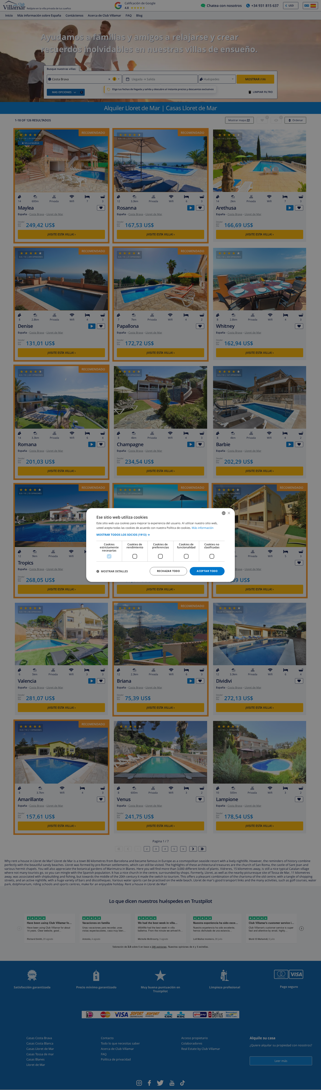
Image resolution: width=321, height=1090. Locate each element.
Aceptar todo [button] (207, 571)
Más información (202, 528)
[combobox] (224, 513)
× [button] (228, 513)
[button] (160, 534)
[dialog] (160, 545)
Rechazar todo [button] (168, 571)
